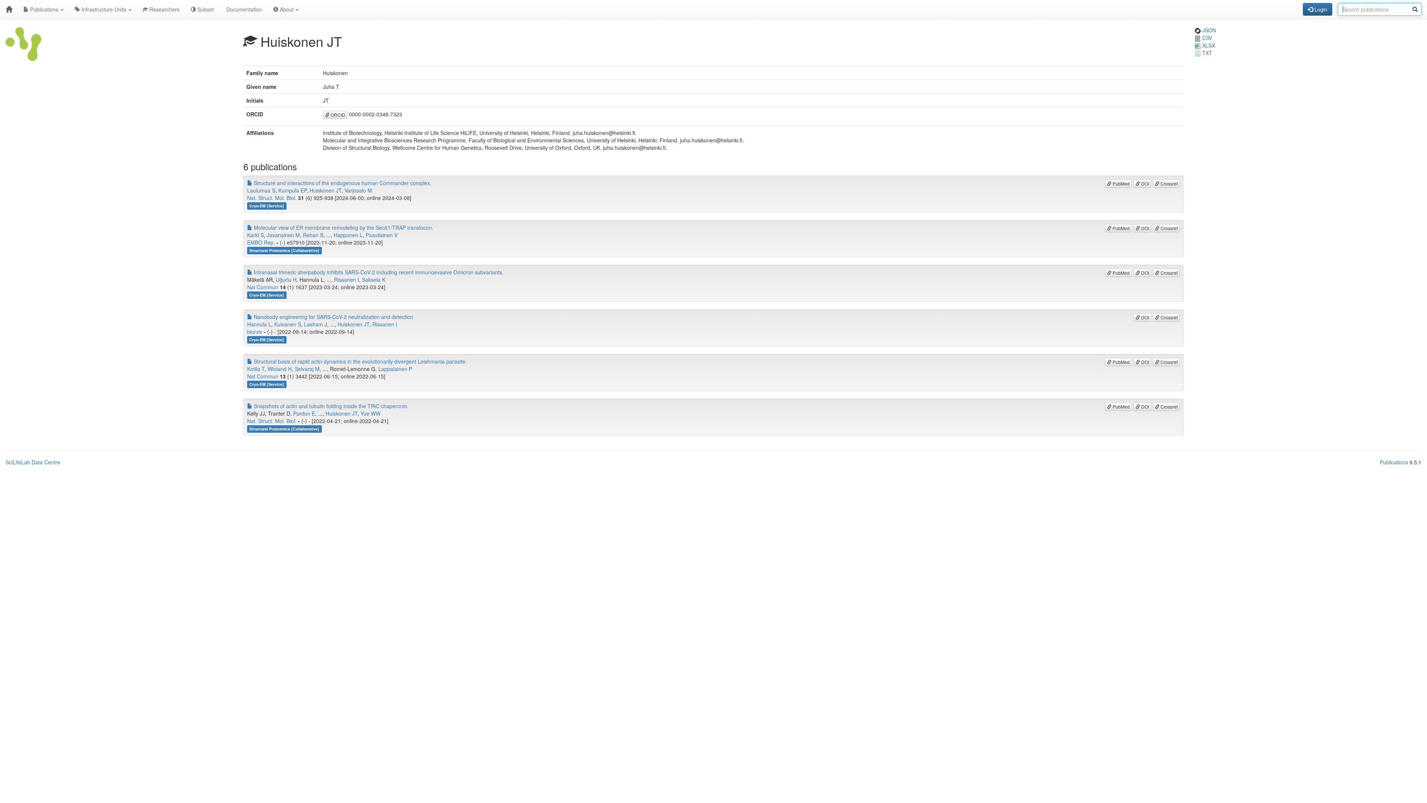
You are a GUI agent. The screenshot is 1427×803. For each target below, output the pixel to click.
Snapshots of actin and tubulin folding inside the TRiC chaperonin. (330, 406)
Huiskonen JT (326, 190)
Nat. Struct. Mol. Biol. (272, 197)
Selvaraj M (307, 369)
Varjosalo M (358, 190)
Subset (205, 9)
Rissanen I (346, 279)
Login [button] (1320, 9)
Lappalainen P (395, 369)
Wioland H (280, 369)
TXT (1206, 53)
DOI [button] (1144, 183)
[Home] (9, 9)
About (286, 9)
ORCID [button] (337, 115)
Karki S (255, 235)
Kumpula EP (292, 190)
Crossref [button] (1168, 183)
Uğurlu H (286, 279)
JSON (1208, 30)
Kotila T (256, 369)
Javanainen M (283, 235)
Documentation (243, 9)
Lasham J (315, 324)
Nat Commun (262, 287)
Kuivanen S (287, 324)
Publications (44, 9)
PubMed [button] (1120, 183)
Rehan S (313, 235)
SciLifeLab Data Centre (33, 462)
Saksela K (373, 279)
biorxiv (254, 331)
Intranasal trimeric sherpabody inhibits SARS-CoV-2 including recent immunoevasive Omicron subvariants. (378, 272)
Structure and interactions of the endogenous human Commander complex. (341, 183)
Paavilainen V (382, 235)
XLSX (1208, 45)
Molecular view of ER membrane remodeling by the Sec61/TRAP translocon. (342, 227)
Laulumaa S (261, 190)
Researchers (163, 9)
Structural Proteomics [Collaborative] (284, 250)
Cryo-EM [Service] (266, 206)
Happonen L (348, 235)
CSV (1206, 37)
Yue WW (370, 413)
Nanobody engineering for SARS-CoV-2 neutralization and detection (332, 316)
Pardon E (304, 413)
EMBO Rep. (261, 242)
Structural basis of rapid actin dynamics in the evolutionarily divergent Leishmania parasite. (359, 361)
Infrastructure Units (104, 9)
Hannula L (259, 324)
